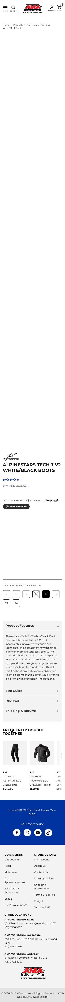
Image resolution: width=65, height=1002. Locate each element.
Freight (38, 901)
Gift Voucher (12, 859)
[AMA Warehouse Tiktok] (48, 832)
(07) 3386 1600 (13, 927)
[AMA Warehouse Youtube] (38, 832)
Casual (8, 898)
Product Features (20, 626)
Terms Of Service (44, 894)
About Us (40, 865)
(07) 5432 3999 (13, 946)
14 (16, 537)
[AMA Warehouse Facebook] (17, 832)
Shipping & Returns (21, 711)
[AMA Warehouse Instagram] (27, 832)
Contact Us (41, 872)
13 (6, 537)
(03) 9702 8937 (13, 961)
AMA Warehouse (21, 993)
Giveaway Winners (16, 904)
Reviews (12, 701)
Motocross (11, 872)
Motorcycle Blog (44, 878)
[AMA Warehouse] (32, 8)
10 (36, 528)
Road (8, 865)
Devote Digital (39, 996)
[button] (11, 480)
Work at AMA (42, 907)
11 (46, 528)
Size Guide (14, 691)
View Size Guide (43, 519)
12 (55, 528)
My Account (41, 859)
